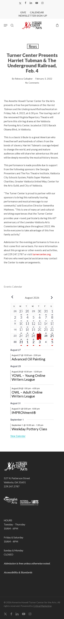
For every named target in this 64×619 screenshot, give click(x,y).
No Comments (32, 82)
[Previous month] (12, 297)
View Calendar (17, 436)
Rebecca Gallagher (24, 78)
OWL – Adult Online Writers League (27, 394)
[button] (5, 25)
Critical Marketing (42, 606)
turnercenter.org (41, 254)
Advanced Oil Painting (28, 359)
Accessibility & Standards (18, 572)
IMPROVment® (24, 412)
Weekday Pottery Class (29, 429)
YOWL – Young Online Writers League (28, 377)
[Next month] (52, 298)
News (33, 46)
